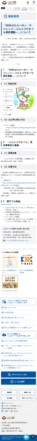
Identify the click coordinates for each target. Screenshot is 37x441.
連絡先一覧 (27, 392)
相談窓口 (9, 392)
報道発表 (17, 8)
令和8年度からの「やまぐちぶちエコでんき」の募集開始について (18, 367)
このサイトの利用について (12, 406)
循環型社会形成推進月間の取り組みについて (19, 360)
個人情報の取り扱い (10, 408)
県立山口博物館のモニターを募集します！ (18, 328)
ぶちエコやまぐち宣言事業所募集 (15, 341)
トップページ (10, 8)
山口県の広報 (8, 312)
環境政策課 (7, 232)
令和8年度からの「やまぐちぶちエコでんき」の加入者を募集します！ (18, 354)
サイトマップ (8, 403)
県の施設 (9, 398)
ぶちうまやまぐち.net (9, 291)
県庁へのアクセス (10, 307)
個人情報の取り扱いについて (14, 318)
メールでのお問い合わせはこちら (17, 240)
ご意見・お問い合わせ (12, 323)
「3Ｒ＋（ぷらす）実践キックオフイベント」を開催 (18, 347)
